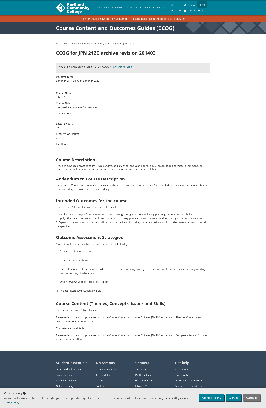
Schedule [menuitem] (133, 7)
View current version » (123, 66)
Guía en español (143, 380)
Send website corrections (188, 386)
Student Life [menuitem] (159, 7)
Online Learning (64, 386)
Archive (117, 43)
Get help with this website (188, 380)
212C (132, 43)
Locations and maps (106, 369)
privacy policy (11, 402)
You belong (141, 369)
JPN (125, 43)
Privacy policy (182, 374)
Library (99, 380)
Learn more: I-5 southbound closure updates (159, 18)
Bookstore (101, 386)
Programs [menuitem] (117, 7)
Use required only (211, 397)
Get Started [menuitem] (101, 7)
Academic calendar (66, 380)
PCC (58, 43)
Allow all (233, 397)
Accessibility (181, 369)
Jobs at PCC (141, 386)
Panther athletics (144, 374)
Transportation (103, 374)
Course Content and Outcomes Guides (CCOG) (115, 28)
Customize (251, 397)
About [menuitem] (147, 7)
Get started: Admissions (68, 369)
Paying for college (65, 374)
